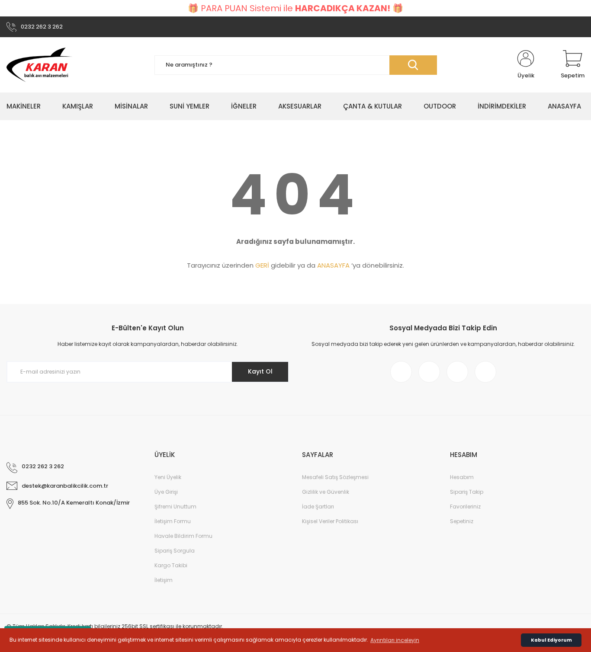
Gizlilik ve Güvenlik (325, 491)
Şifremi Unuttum (175, 506)
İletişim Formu (172, 521)
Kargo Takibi (170, 565)
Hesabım (462, 477)
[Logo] (39, 65)
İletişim (163, 580)
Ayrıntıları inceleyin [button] (394, 640)
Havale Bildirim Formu (183, 536)
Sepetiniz (461, 521)
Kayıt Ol (260, 371)
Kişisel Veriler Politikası (330, 521)
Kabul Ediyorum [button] (551, 640)
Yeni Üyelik (167, 477)
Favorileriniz (465, 506)
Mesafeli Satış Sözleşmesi (335, 477)
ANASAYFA (333, 265)
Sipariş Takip (466, 491)
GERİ (262, 265)
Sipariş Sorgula (174, 550)
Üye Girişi (166, 491)
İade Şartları (318, 506)
